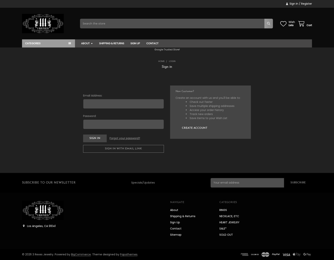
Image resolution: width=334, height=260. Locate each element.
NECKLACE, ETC (229, 216)
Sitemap (175, 235)
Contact (152, 43)
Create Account (194, 128)
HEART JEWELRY (229, 222)
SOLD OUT (226, 235)
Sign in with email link (123, 148)
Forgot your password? (125, 138)
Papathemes (128, 254)
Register (306, 4)
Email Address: (92, 95)
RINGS (223, 210)
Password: (89, 116)
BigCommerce (81, 254)
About (85, 43)
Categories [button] (33, 43)
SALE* (223, 228)
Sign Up (135, 43)
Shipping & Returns (111, 43)
